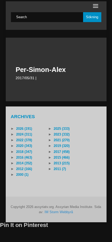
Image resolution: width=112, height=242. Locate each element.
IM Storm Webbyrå (59, 212)
